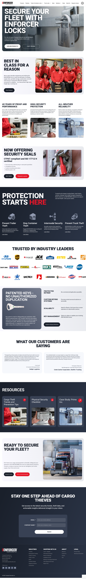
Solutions (58, 3)
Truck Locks (46, 3)
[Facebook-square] (15, 568)
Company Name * (29, 525)
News (64, 3)
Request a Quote (75, 3)
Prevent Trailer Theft (9, 224)
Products (22, 3)
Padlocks (27, 3)
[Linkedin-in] (6, 568)
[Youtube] (9, 568)
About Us (68, 3)
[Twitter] (3, 568)
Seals (53, 3)
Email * (33, 520)
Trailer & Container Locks (36, 3)
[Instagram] (12, 568)
